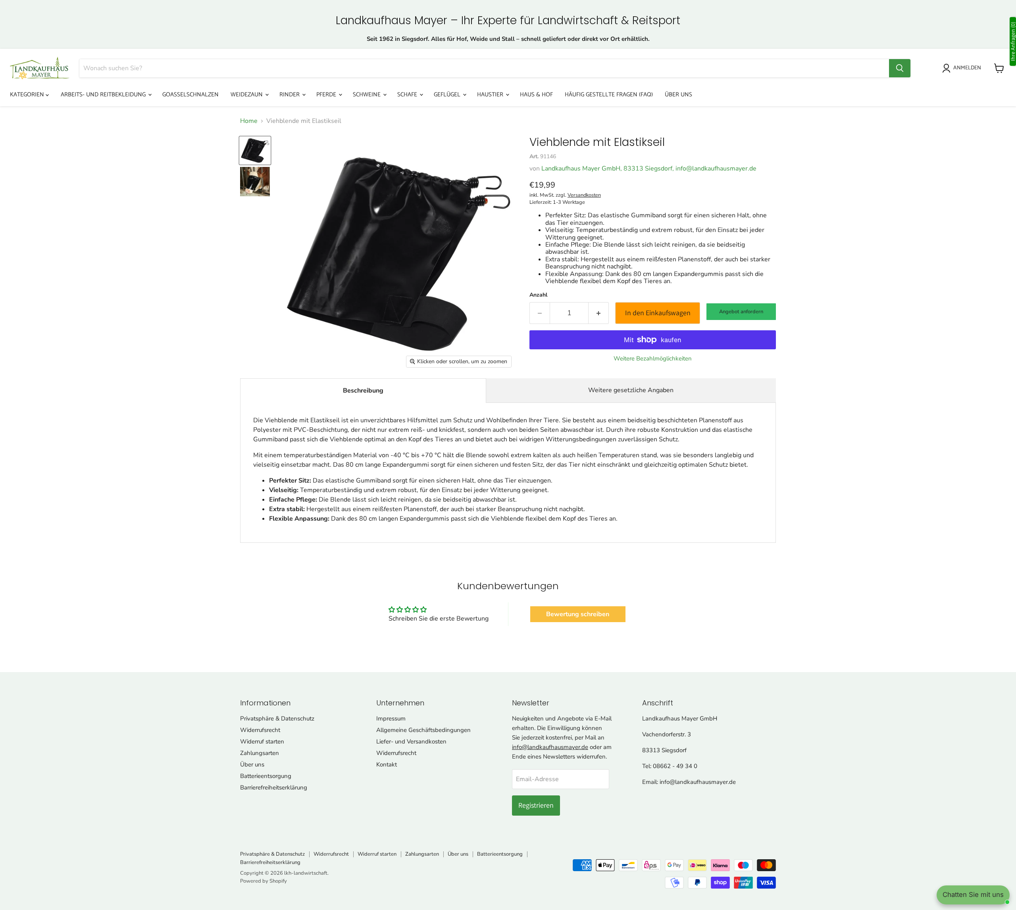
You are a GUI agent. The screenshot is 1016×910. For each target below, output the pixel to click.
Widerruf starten (262, 741)
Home (249, 121)
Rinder (290, 95)
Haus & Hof (536, 95)
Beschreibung (363, 390)
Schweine (367, 95)
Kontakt (386, 764)
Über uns (678, 95)
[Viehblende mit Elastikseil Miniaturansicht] (255, 150)
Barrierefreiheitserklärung (273, 787)
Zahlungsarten (259, 753)
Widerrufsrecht (260, 730)
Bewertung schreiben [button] (577, 614)
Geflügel (448, 95)
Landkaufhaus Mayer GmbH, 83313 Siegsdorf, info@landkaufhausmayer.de (648, 168)
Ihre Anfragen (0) (1013, 41)
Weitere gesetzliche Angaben (630, 390)
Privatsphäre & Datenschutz (277, 718)
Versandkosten (584, 195)
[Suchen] (899, 68)
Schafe (408, 95)
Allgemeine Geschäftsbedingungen (423, 730)
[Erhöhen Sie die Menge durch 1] (599, 313)
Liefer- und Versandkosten (411, 741)
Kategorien (28, 95)
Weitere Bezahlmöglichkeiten (653, 358)
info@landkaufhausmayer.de (550, 747)
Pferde (327, 95)
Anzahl (538, 295)
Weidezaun (247, 95)
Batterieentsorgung (265, 776)
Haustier (491, 95)
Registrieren (536, 805)
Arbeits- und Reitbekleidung (104, 95)
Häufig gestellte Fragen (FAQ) (609, 95)
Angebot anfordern (741, 311)
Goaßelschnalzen (190, 95)
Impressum (391, 718)
